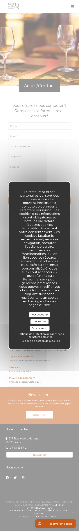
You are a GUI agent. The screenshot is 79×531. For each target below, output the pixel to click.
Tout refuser (40, 321)
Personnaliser (39, 328)
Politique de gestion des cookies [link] (40, 340)
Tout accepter (39, 314)
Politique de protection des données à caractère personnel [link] (41, 335)
